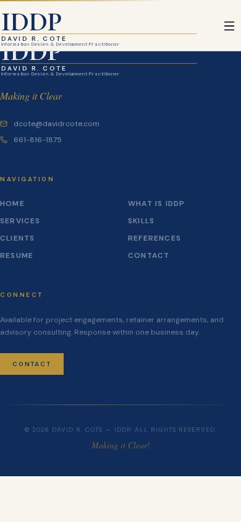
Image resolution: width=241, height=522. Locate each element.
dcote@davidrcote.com (56, 124)
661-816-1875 (38, 140)
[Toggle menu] (229, 26)
